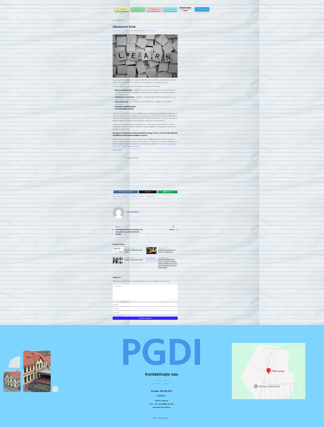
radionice (141, 196)
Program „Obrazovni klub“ (133, 260)
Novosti (138, 9)
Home (114, 20)
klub (118, 196)
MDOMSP (125, 196)
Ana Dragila (117, 30)
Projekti (154, 9)
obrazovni (133, 196)
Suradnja (170, 9)
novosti (126, 30)
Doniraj (202, 9)
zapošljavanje (151, 196)
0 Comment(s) (151, 30)
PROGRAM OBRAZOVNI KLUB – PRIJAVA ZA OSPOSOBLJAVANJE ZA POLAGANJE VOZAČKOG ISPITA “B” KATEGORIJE (167, 264)
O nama (122, 9)
